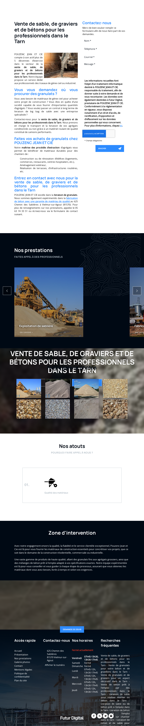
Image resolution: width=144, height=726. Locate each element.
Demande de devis (72, 629)
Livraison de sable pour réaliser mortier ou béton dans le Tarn (115, 697)
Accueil (39, 12)
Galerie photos (100, 12)
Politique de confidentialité (22, 675)
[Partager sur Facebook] (93, 715)
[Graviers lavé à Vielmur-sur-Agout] (57, 409)
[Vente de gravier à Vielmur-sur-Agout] (57, 388)
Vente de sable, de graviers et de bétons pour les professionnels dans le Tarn (115, 660)
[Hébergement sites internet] (72, 723)
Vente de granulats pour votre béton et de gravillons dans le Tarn (115, 668)
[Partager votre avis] (111, 715)
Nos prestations (77, 12)
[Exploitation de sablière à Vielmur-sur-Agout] (86, 388)
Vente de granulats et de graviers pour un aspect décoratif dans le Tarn (115, 678)
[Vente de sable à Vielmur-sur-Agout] (28, 388)
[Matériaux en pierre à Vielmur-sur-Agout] (115, 409)
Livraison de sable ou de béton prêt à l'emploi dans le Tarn (115, 707)
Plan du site (20, 680)
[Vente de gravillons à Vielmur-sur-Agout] (115, 388)
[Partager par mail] (105, 715)
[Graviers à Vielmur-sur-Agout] (28, 409)
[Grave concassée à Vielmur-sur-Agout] (86, 409)
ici (121, 125)
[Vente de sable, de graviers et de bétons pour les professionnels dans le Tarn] (61, 65)
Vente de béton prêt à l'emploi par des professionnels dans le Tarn (115, 689)
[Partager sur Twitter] (99, 715)
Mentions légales (23, 669)
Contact (118, 12)
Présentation (56, 12)
